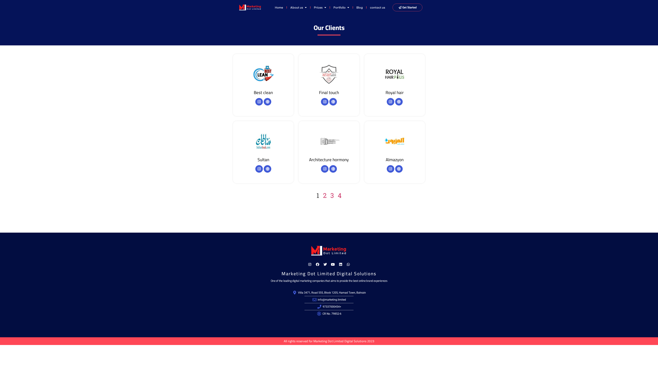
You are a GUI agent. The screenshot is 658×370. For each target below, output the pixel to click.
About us (296, 7)
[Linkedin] (340, 264)
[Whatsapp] (348, 264)
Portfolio (339, 7)
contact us (377, 7)
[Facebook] (317, 264)
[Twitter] (325, 264)
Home (279, 7)
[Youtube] (333, 264)
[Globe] (267, 102)
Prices (318, 7)
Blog (359, 7)
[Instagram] (259, 102)
